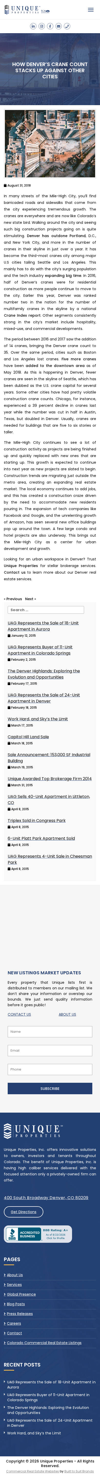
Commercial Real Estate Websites (32, 1471)
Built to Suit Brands (79, 1471)
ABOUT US (67, 1014)
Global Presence (21, 1294)
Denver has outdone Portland (56, 235)
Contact (14, 1333)
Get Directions (23, 1211)
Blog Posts (16, 1304)
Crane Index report (22, 315)
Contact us (15, 572)
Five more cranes (79, 359)
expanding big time (63, 275)
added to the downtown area (55, 365)
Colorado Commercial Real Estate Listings (44, 1342)
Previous (14, 598)
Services (14, 1284)
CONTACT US (19, 1014)
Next (29, 598)
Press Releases (20, 1313)
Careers (14, 1323)
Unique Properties (21, 565)
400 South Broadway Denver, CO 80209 (46, 1198)
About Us (15, 1275)
